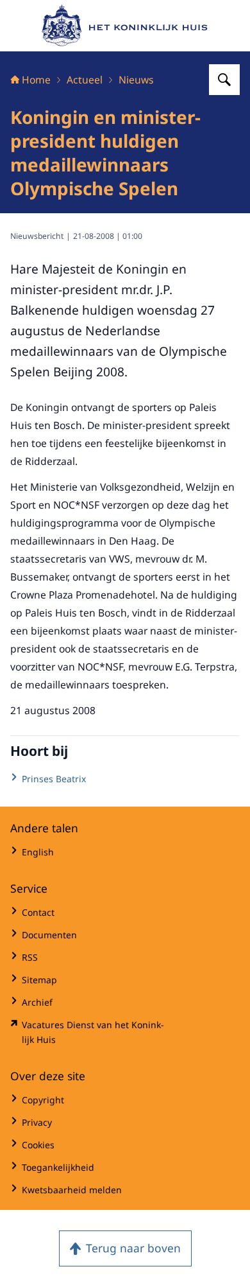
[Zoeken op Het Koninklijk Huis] (224, 79)
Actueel (85, 80)
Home (36, 80)
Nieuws (136, 80)
